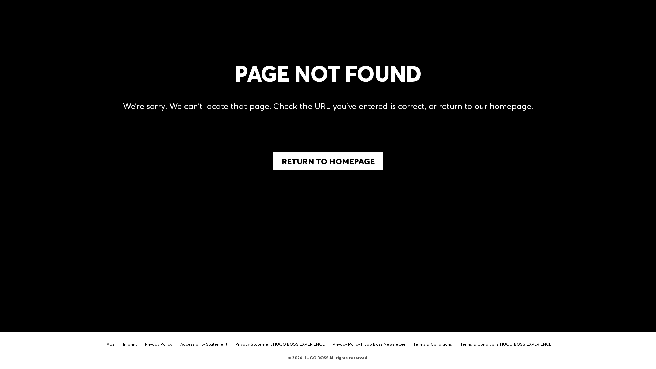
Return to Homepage (328, 161)
